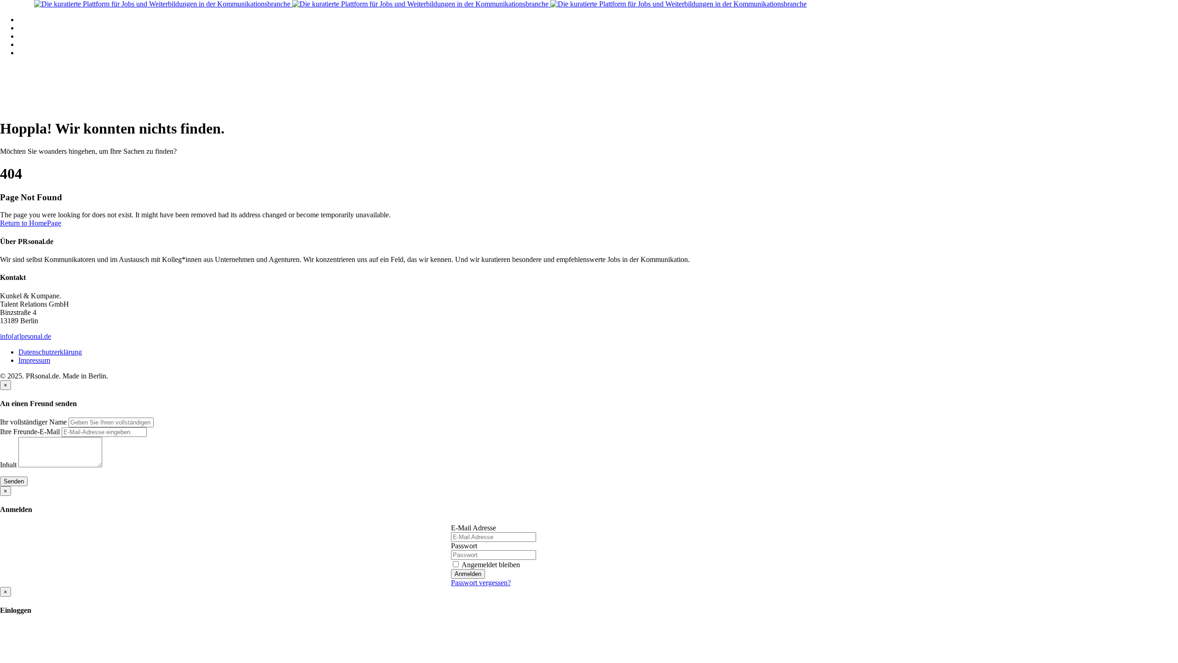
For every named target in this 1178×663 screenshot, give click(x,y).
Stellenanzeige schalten (52, 36)
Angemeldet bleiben (490, 565)
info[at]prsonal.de (25, 336)
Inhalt (8, 465)
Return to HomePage (30, 223)
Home (27, 19)
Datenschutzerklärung (50, 352)
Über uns (31, 53)
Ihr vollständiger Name (33, 422)
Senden (14, 481)
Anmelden (468, 573)
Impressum (34, 360)
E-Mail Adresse (473, 528)
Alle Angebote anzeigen (53, 28)
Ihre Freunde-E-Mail (30, 432)
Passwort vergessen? (481, 583)
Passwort (464, 546)
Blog (25, 44)
